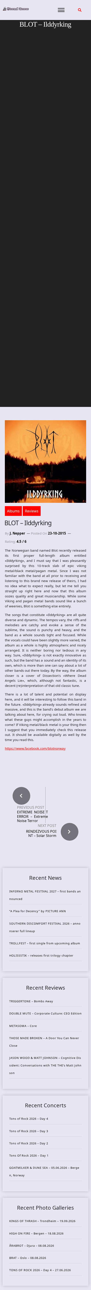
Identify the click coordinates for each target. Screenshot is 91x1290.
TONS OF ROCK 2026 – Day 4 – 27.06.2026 (40, 1270)
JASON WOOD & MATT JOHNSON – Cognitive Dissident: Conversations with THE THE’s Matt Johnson (45, 1065)
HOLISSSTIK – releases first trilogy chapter (41, 955)
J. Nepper (17, 533)
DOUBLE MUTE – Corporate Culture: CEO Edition (45, 1013)
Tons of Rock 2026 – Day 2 (28, 1143)
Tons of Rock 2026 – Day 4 (28, 1119)
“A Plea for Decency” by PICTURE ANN (37, 911)
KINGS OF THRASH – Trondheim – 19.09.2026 (42, 1221)
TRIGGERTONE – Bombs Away (31, 1001)
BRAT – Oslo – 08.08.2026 (27, 1258)
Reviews (31, 511)
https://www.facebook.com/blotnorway (35, 748)
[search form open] (80, 10)
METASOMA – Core (23, 1026)
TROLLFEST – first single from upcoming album (44, 943)
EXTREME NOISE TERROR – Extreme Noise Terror (32, 816)
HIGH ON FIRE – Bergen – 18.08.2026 (36, 1233)
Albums (13, 511)
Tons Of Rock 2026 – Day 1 (29, 1155)
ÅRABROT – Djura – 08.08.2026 (31, 1246)
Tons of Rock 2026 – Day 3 (28, 1131)
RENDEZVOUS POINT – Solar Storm (41, 833)
